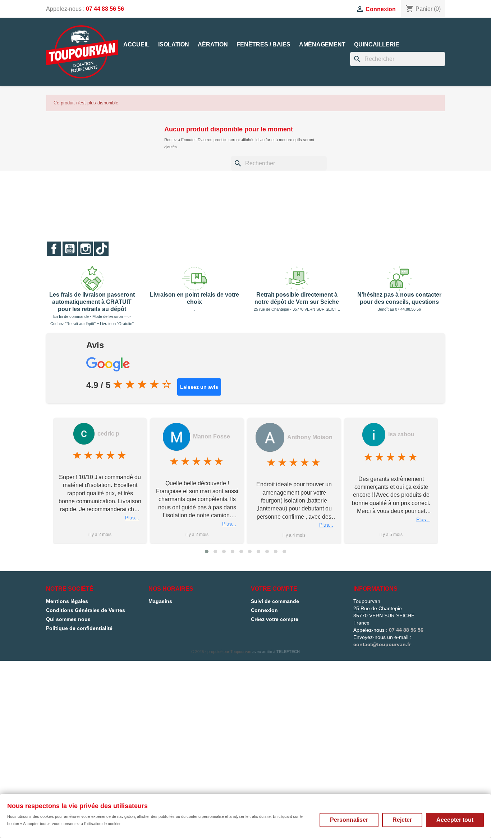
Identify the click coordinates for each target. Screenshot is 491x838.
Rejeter (402, 820)
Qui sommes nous (68, 619)
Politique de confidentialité (79, 628)
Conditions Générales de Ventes (85, 610)
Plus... (132, 518)
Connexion (264, 610)
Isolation (173, 44)
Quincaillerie (376, 44)
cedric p (108, 434)
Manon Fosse (211, 436)
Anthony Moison (309, 437)
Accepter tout (454, 820)
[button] (206, 551)
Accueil (136, 44)
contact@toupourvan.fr (382, 644)
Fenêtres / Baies (263, 44)
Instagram (85, 249)
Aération (213, 44)
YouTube (70, 249)
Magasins (160, 601)
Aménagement (322, 44)
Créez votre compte (274, 619)
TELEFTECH (288, 651)
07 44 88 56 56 (105, 9)
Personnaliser (349, 820)
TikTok (101, 249)
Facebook (54, 249)
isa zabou (401, 434)
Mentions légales (67, 601)
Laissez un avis (199, 387)
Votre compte (274, 589)
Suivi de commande (275, 601)
